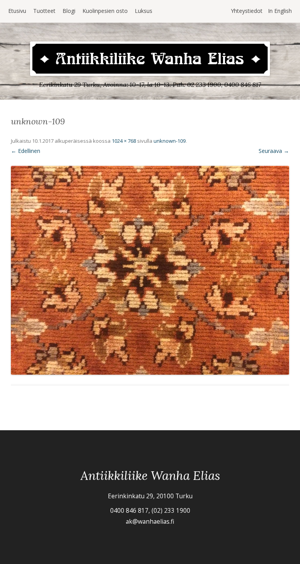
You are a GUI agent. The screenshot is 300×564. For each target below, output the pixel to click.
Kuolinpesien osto (105, 10)
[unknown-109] (150, 270)
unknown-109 (170, 140)
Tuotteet (44, 10)
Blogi (68, 10)
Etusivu (17, 10)
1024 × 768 (124, 140)
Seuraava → (274, 150)
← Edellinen (25, 150)
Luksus (143, 10)
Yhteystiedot (246, 10)
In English (280, 10)
